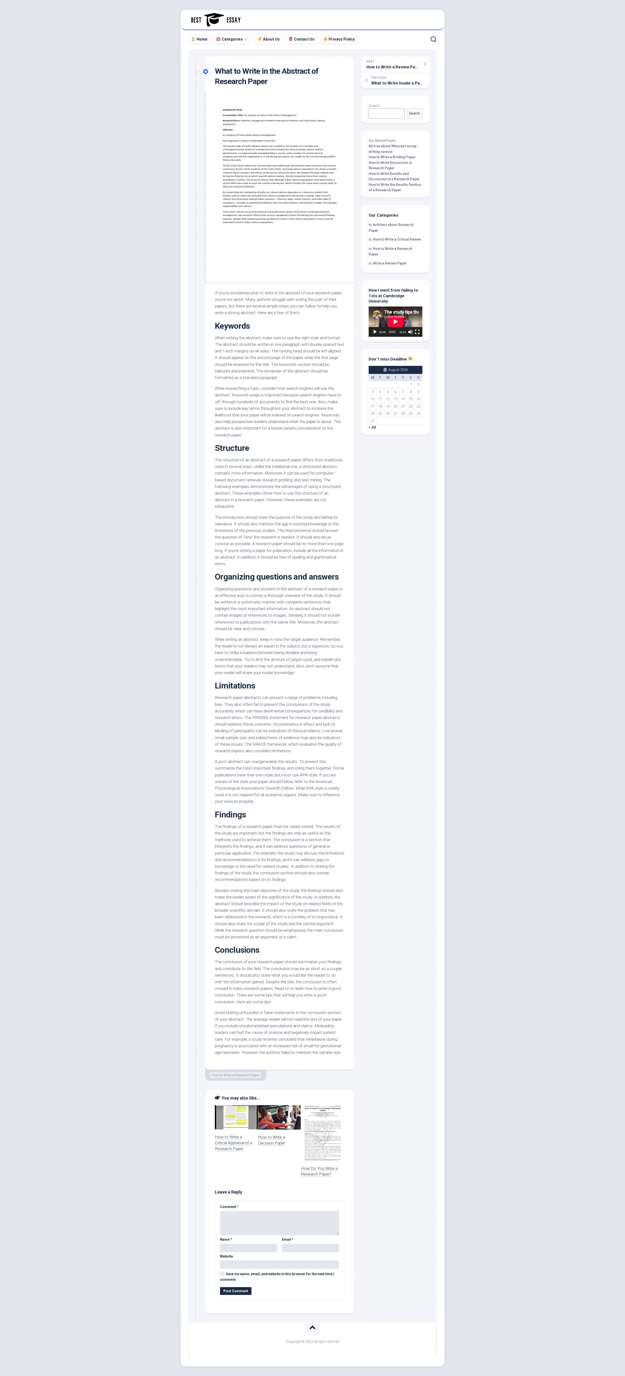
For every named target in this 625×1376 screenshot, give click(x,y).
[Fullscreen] (417, 331)
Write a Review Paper (390, 263)
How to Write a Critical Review (397, 239)
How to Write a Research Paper (235, 1075)
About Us (271, 39)
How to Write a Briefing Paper (392, 157)
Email (287, 1239)
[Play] (375, 331)
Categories (232, 39)
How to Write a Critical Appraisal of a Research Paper (233, 1142)
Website (226, 1256)
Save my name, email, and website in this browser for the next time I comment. (277, 1276)
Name (226, 1239)
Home (202, 39)
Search (374, 106)
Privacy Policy (341, 39)
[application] (395, 322)
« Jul (372, 427)
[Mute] (410, 331)
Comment (229, 1207)
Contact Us (303, 39)
